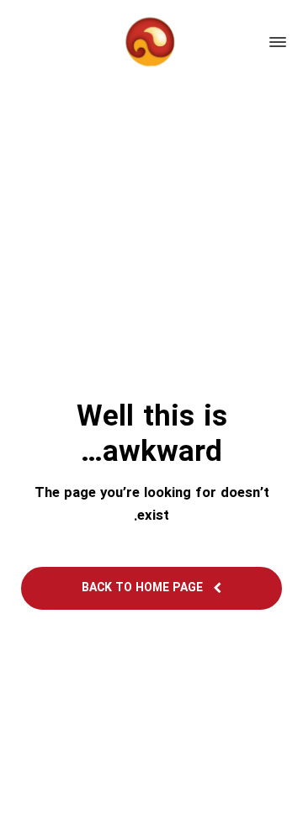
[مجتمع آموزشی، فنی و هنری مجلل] (151, 42)
